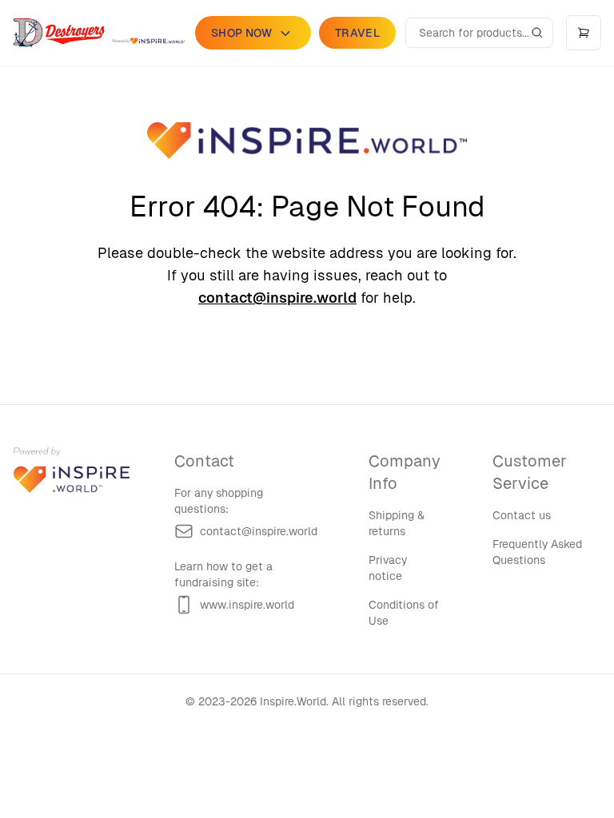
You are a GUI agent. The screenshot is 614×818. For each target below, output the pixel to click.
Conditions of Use (404, 612)
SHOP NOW (242, 32)
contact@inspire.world (277, 297)
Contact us (521, 515)
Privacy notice (388, 568)
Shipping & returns (397, 523)
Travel (357, 32)
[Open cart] (583, 32)
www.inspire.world (247, 604)
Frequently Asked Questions (537, 552)
